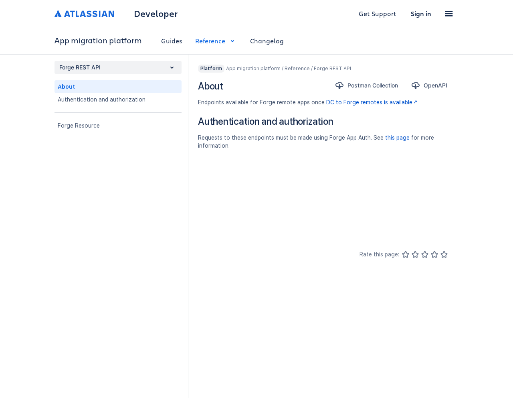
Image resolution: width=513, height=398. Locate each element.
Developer (156, 14)
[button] (448, 13)
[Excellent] (444, 254)
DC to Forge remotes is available (369, 102)
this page (397, 137)
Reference (210, 41)
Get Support (377, 13)
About (66, 86)
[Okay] (425, 254)
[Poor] (415, 254)
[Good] (434, 254)
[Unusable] (405, 254)
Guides (171, 41)
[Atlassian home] (84, 13)
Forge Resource (79, 125)
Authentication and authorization (101, 99)
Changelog (267, 41)
